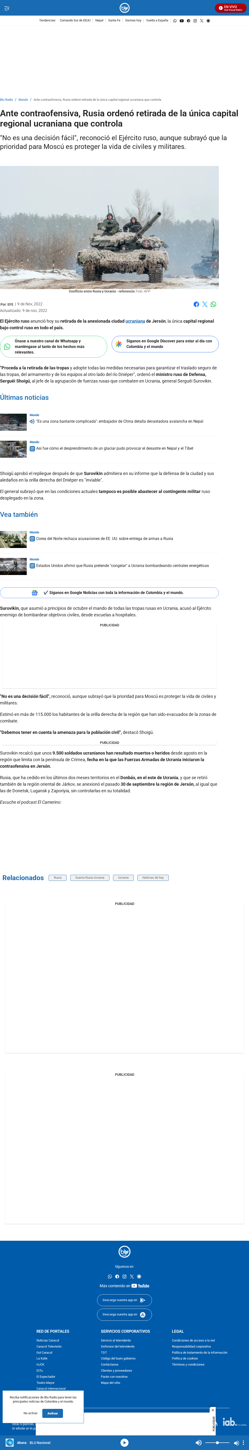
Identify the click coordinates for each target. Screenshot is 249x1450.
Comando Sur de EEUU (75, 20)
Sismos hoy (133, 20)
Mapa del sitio (110, 1383)
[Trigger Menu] (6, 8)
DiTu (39, 1370)
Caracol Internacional (51, 1388)
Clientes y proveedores (116, 1370)
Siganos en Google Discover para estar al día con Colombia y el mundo (169, 344)
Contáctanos (109, 1364)
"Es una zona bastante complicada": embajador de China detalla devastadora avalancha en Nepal (119, 421)
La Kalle (41, 1358)
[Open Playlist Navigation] (243, 1442)
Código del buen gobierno (118, 1358)
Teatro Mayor (45, 1383)
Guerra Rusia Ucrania (89, 877)
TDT (104, 1352)
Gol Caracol (44, 1352)
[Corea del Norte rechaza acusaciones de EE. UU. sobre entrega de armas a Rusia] (13, 539)
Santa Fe (114, 20)
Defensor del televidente (117, 1346)
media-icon (124, 1442)
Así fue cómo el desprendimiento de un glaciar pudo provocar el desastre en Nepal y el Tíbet (114, 448)
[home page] (125, 8)
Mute (199, 1443)
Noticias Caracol (47, 1340)
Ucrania (123, 877)
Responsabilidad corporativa (191, 1346)
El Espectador (45, 1376)
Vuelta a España (157, 20)
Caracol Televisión (49, 1346)
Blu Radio (6, 99)
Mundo (23, 99)
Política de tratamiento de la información (199, 1352)
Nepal (99, 20)
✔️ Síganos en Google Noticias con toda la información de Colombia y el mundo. (114, 592)
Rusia (58, 877)
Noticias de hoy (153, 877)
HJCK (40, 1364)
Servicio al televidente (116, 1340)
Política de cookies (185, 1358)
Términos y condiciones (188, 1364)
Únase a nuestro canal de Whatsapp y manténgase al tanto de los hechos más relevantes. (49, 346)
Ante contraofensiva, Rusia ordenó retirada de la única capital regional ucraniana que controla (97, 99)
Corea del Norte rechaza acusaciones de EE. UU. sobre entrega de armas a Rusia (104, 538)
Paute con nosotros (114, 1376)
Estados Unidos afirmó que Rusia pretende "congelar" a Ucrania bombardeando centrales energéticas (122, 565)
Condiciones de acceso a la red (193, 1340)
